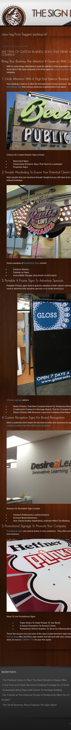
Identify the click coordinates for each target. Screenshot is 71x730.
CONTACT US (28, 640)
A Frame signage (14, 400)
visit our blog (12, 637)
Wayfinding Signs (32, 263)
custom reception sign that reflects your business (28, 425)
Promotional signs (15, 531)
